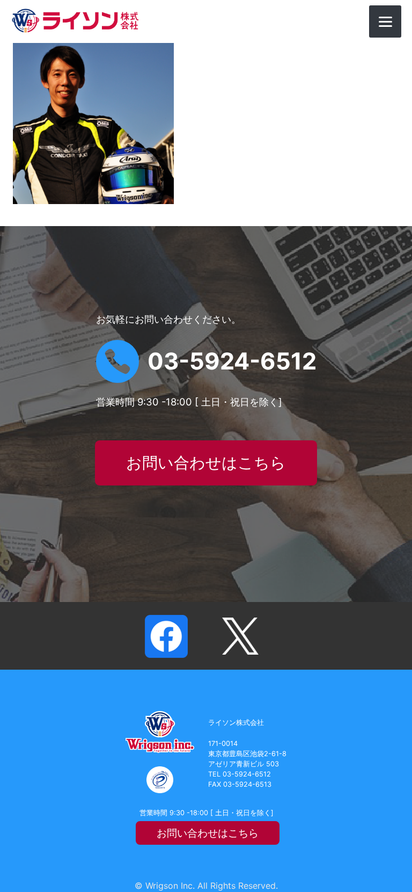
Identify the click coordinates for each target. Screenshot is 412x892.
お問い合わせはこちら (206, 462)
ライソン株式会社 (75, 21)
